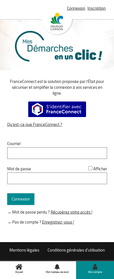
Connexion (76, 8)
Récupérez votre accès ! (71, 212)
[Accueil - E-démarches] (57, 53)
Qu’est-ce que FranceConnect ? (34, 124)
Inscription (96, 8)
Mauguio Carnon (57, 24)
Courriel (13, 143)
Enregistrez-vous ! (58, 222)
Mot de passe (19, 169)
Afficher (100, 169)
